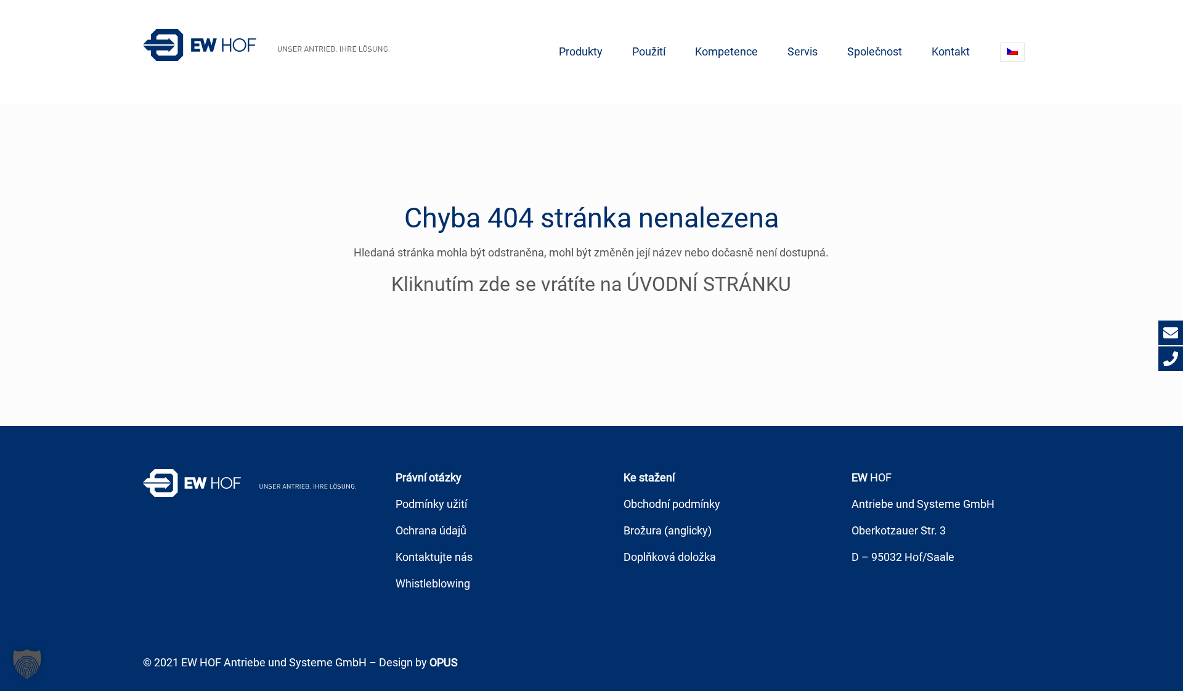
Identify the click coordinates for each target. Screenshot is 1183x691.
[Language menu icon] (1012, 52)
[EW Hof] (266, 44)
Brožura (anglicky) (668, 530)
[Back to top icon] (1124, 666)
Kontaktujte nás (434, 556)
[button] (27, 664)
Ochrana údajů (431, 530)
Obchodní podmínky (672, 503)
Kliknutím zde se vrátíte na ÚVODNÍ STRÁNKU (591, 284)
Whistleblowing (433, 583)
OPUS (443, 662)
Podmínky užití (431, 503)
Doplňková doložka (670, 556)
